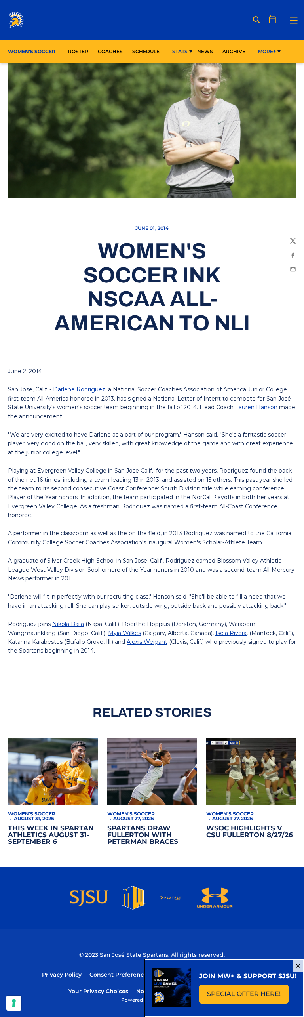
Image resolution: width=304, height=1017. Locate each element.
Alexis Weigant (147, 641)
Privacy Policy (62, 974)
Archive (233, 51)
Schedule (146, 51)
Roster (78, 51)
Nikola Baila (68, 624)
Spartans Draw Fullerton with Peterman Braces (142, 834)
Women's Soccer (31, 814)
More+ (267, 51)
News (205, 51)
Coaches (110, 51)
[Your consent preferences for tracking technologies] (13, 1003)
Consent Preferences (119, 974)
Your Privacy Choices (98, 991)
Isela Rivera (231, 633)
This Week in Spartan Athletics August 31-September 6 (51, 834)
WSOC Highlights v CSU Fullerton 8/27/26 (249, 831)
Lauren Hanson (256, 407)
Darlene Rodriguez (79, 389)
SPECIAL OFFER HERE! (248, 996)
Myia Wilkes (124, 633)
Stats (180, 51)
